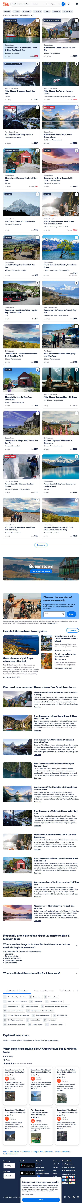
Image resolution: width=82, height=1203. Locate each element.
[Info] (32, 15)
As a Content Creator (68, 1167)
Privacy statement (50, 623)
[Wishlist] (69, 4)
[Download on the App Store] (27, 1173)
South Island (26, 1152)
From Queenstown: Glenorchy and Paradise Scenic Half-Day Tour (39, 1112)
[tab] (17, 991)
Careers (55, 1167)
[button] (21, 38)
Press (55, 1173)
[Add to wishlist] (37, 20)
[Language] (76, 3)
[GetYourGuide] (6, 4)
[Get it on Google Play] (27, 1165)
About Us (56, 1164)
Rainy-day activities (11, 956)
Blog (54, 1170)
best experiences (52, 1040)
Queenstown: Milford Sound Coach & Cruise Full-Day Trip (41, 1071)
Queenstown (27, 1040)
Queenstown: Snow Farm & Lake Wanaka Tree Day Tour (14, 1071)
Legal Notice (40, 1167)
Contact (38, 1164)
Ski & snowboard (11, 963)
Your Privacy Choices (42, 1173)
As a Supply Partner (68, 1164)
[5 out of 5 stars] (15, 1075)
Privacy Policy (40, 1170)
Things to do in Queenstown (43, 1152)
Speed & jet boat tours (12, 958)
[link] (21, 38)
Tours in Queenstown (62, 1152)
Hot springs (9, 954)
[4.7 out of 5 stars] (9, 1063)
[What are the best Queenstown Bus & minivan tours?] (76, 973)
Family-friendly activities (13, 960)
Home (5, 1152)
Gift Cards (56, 1177)
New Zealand (14, 1152)
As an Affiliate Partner (69, 1170)
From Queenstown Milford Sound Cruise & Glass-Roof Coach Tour (66, 1072)
